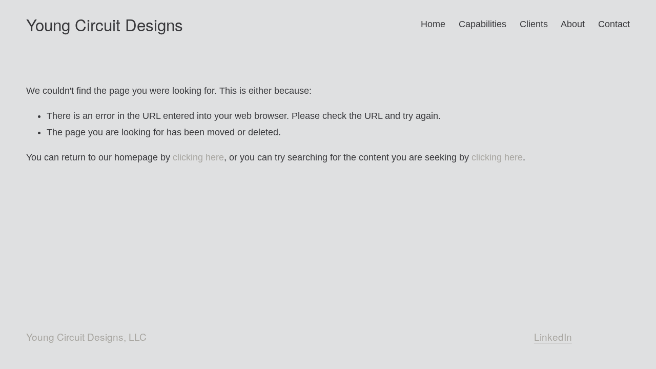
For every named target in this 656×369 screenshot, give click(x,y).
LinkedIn (553, 336)
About (573, 24)
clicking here (198, 157)
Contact (614, 24)
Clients (534, 24)
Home (433, 24)
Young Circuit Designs (104, 24)
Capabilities (482, 24)
